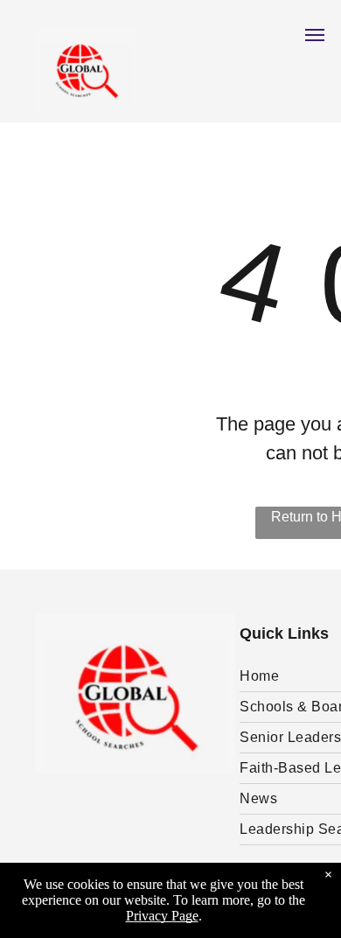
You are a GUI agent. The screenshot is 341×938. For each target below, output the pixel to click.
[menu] (314, 35)
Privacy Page (162, 915)
